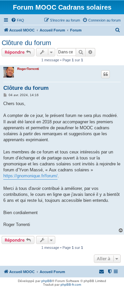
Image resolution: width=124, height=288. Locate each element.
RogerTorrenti (28, 69)
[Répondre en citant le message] (105, 74)
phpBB (46, 281)
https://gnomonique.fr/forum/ (30, 175)
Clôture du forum (26, 42)
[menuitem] (17, 20)
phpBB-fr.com (71, 284)
